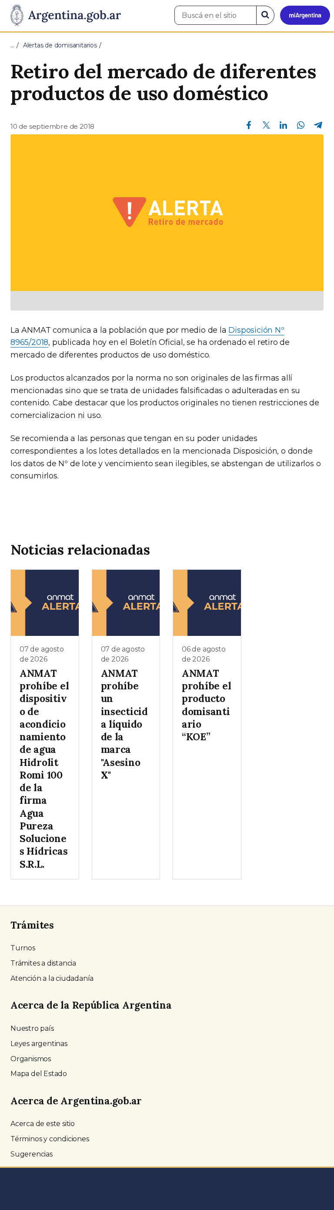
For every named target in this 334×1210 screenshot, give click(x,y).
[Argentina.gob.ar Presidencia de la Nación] (62, 15)
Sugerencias (31, 1154)
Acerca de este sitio (42, 1124)
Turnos (22, 948)
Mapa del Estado (38, 1074)
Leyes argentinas (38, 1044)
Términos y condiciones (49, 1139)
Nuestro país (32, 1028)
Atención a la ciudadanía (52, 978)
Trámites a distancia (43, 963)
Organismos (30, 1059)
